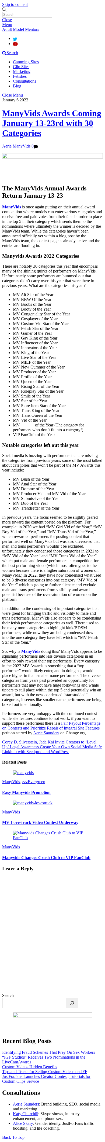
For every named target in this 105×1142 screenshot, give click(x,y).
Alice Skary (23, 1123)
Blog (17, 86)
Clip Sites (21, 66)
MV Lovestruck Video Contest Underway (40, 822)
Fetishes (20, 76)
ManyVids (21, 146)
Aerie (7, 146)
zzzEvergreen (33, 781)
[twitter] (15, 38)
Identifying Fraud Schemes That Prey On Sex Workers (48, 1052)
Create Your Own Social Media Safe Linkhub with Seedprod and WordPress (52, 749)
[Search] (72, 1003)
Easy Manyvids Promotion (26, 792)
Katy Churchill (25, 1113)
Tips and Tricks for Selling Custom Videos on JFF (44, 1071)
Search (8, 995)
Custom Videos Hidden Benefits (29, 1066)
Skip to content (15, 4)
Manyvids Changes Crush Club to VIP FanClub (46, 857)
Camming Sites (26, 62)
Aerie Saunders (46, 733)
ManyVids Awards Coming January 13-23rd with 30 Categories (51, 123)
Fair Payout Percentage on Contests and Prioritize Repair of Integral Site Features (51, 725)
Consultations (24, 81)
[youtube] (15, 43)
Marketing (21, 71)
